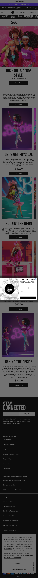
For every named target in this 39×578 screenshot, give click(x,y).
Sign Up (28, 297)
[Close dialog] (36, 279)
